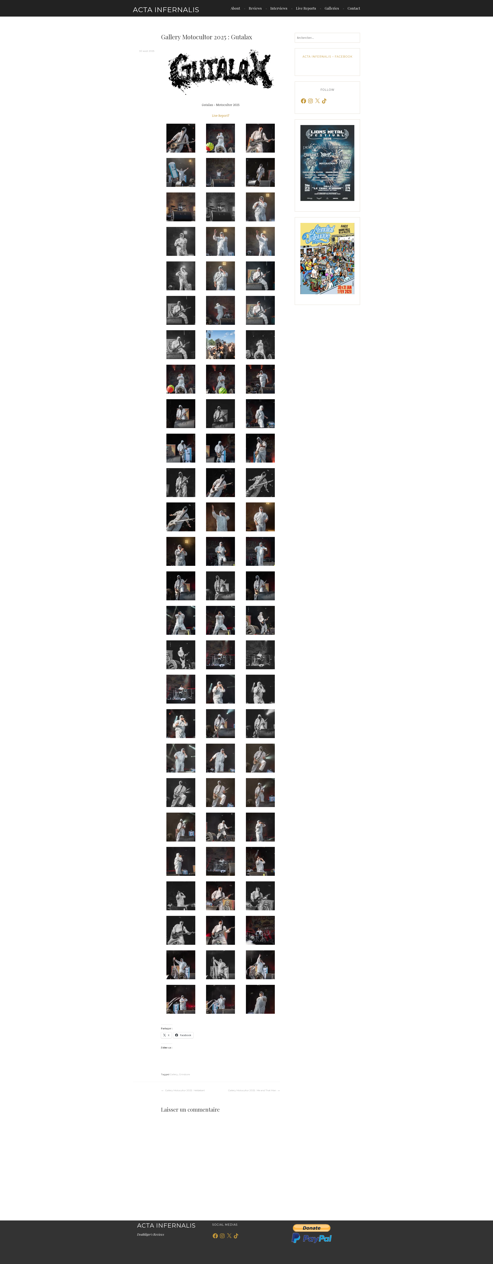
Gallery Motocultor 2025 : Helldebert (185, 1090)
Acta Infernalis (166, 9)
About (235, 8)
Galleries (332, 8)
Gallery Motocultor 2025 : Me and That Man (252, 1090)
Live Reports (306, 8)
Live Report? (220, 115)
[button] (181, 138)
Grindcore (184, 1074)
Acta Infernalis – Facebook (327, 56)
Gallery (174, 1074)
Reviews (255, 8)
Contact (354, 8)
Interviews (278, 8)
